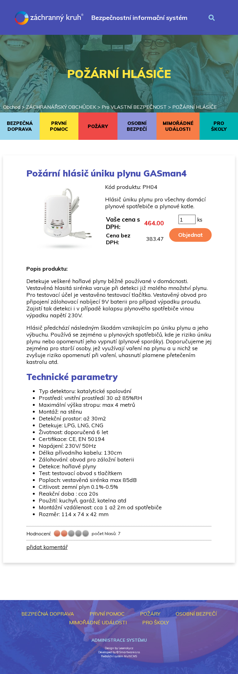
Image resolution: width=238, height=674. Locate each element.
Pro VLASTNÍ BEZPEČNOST (134, 107)
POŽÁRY (98, 126)
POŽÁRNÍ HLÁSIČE (194, 107)
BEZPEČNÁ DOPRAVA (20, 126)
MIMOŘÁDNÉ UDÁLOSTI (178, 126)
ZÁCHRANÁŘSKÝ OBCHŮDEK (61, 107)
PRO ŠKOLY (155, 622)
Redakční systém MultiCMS (119, 656)
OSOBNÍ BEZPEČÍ (137, 126)
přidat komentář (47, 546)
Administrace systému (119, 640)
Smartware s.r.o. (129, 652)
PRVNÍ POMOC (59, 126)
